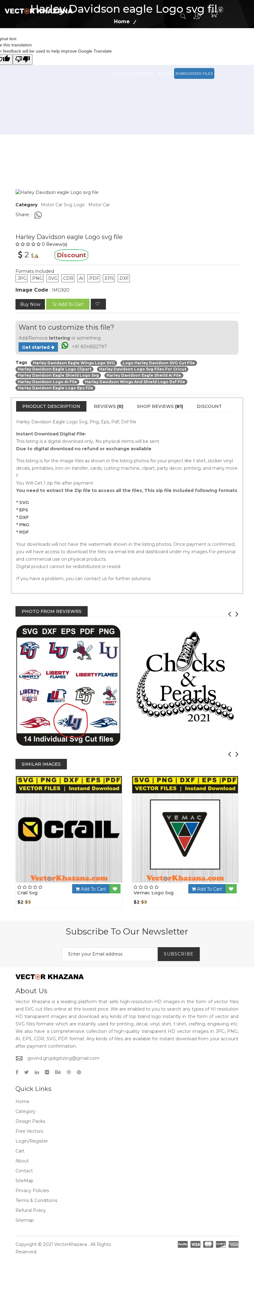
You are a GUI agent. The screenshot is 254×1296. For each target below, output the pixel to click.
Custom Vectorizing (131, 73)
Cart (19, 1151)
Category (25, 1111)
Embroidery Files (194, 73)
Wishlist (86, 882)
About (22, 1161)
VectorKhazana (70, 1244)
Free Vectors (214, 46)
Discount (209, 406)
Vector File (183, 46)
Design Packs (123, 46)
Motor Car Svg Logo (63, 204)
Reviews (108, 406)
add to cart (70, 304)
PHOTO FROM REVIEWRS (51, 611)
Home (22, 1101)
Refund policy (30, 1210)
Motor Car (99, 204)
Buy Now (30, 304)
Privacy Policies (32, 1190)
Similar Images (41, 764)
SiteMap (24, 1180)
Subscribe (179, 954)
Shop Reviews (160, 406)
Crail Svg (27, 893)
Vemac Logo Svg (154, 893)
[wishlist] (98, 304)
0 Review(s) (54, 244)
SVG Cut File (154, 46)
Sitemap (24, 1220)
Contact (24, 1171)
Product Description (51, 406)
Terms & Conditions (36, 1200)
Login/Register (31, 1141)
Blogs (164, 73)
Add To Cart (93, 889)
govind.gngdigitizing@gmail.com (63, 1058)
